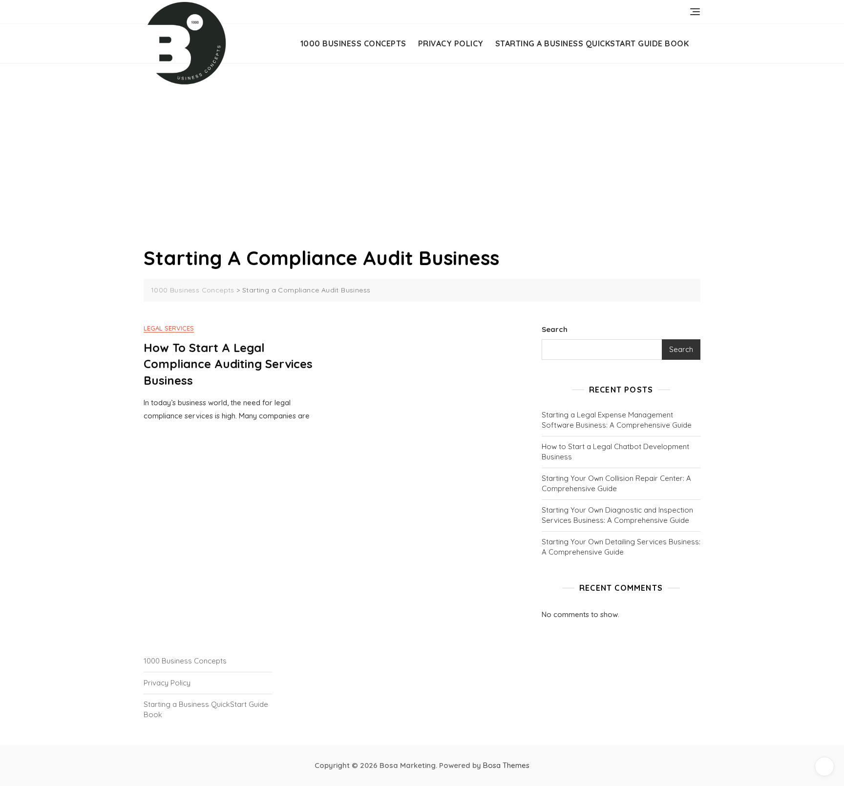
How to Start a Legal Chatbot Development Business (615, 451)
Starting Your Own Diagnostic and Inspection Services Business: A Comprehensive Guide (617, 515)
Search (555, 329)
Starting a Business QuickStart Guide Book (592, 43)
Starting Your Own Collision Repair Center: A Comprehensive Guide (616, 483)
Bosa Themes (506, 765)
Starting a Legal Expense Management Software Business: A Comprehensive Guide (617, 420)
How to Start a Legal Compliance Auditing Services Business (228, 364)
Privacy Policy (451, 43)
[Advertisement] (424, 171)
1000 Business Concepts (353, 43)
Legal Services (169, 328)
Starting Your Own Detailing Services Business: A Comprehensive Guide (621, 547)
